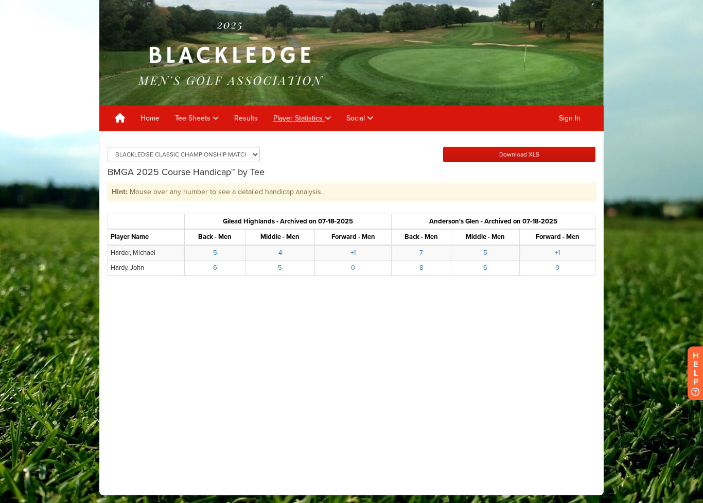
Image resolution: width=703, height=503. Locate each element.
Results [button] (246, 118)
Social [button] (356, 118)
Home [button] (150, 118)
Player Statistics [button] (299, 118)
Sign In (570, 118)
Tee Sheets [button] (194, 118)
